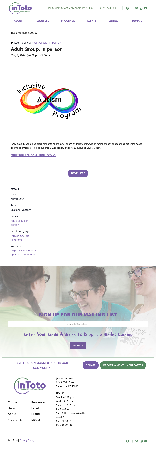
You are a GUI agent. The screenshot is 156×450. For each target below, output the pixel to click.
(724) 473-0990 (108, 8)
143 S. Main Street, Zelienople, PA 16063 (70, 8)
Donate (91, 365)
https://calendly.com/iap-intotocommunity (33, 154)
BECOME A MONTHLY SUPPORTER (123, 365)
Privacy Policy (27, 440)
